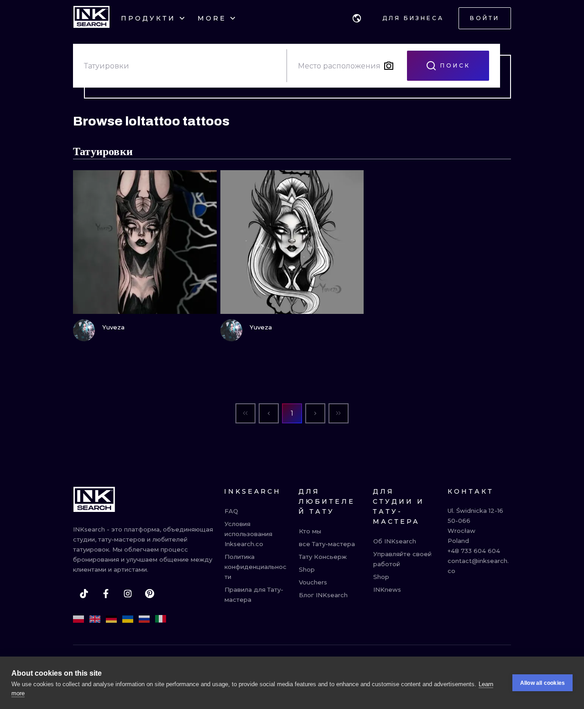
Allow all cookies (542, 683)
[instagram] (128, 594)
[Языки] (357, 18)
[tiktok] (84, 594)
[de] (111, 619)
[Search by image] (388, 65)
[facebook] (106, 594)
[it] (160, 619)
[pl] (78, 619)
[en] (94, 619)
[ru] (144, 619)
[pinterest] (150, 594)
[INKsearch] (91, 18)
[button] (357, 18)
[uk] (127, 619)
